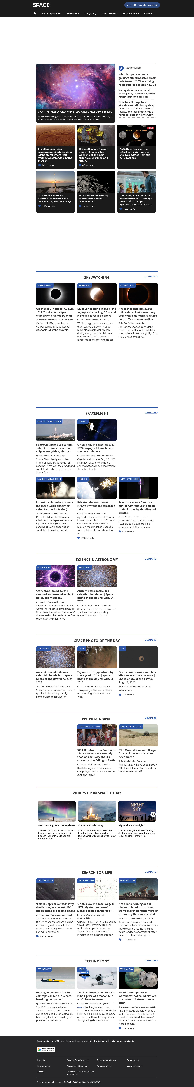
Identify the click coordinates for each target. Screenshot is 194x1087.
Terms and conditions (106, 1060)
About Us (41, 1060)
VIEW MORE (151, 276)
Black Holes (43, 567)
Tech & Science (131, 13)
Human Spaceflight (129, 479)
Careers (40, 1072)
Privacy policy (133, 1060)
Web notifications (135, 1066)
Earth (82, 648)
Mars (122, 648)
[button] (152, 5)
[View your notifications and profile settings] (144, 5)
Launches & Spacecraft (49, 421)
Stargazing (90, 13)
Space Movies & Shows (90, 726)
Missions (83, 421)
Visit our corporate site (123, 1041)
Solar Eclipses (44, 285)
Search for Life (45, 880)
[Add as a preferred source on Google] (46, 1049)
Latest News (133, 68)
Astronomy (73, 13)
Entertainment (109, 13)
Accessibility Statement (77, 1066)
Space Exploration (51, 13)
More (147, 13)
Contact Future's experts (78, 1060)
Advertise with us (104, 1066)
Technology (44, 969)
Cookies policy (43, 1066)
